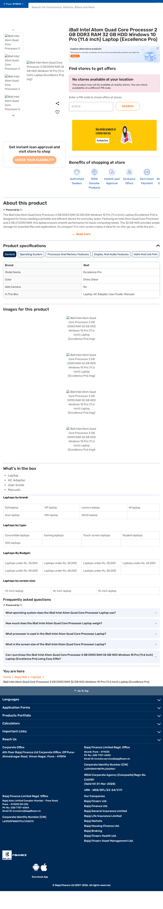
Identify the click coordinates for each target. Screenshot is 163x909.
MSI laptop (51, 515)
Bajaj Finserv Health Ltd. (100, 836)
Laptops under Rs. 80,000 (99, 570)
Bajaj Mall (21, 677)
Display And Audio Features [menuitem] (111, 254)
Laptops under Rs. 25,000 (21, 563)
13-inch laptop (14, 591)
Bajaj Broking (93, 831)
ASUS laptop (89, 515)
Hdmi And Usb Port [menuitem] (145, 254)
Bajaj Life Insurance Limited (103, 816)
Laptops (36, 677)
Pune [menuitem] (9, 4)
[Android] (36, 867)
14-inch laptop (62, 591)
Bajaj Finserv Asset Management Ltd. (109, 841)
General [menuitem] (10, 254)
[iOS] (44, 867)
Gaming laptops (54, 535)
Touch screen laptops (96, 535)
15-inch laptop (107, 591)
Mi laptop (134, 507)
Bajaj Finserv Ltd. (95, 801)
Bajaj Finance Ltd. (96, 806)
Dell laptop (11, 507)
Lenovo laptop (91, 507)
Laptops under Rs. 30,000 (60, 563)
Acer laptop (12, 515)
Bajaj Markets (93, 821)
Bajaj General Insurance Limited (105, 811)
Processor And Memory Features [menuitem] (68, 254)
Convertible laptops (17, 535)
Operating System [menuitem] (31, 254)
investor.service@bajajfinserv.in (112, 758)
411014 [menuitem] (17, 4)
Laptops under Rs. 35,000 (99, 563)
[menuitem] (15, 4)
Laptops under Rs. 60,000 (60, 570)
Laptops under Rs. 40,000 (138, 563)
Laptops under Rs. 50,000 (21, 570)
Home (7, 677)
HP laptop (51, 507)
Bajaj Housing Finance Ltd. (102, 826)
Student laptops (132, 535)
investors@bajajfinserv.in (27, 811)
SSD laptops (12, 543)
